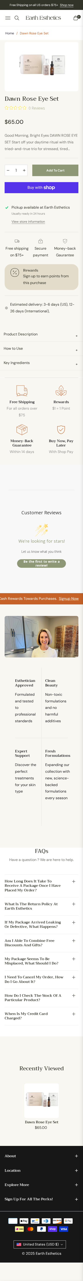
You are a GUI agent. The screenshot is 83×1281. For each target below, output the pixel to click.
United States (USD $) (41, 1244)
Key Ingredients (41, 363)
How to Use (41, 349)
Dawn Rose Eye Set (41, 1122)
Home (9, 33)
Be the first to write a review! (42, 563)
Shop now (67, 5)
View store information (28, 221)
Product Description (41, 335)
